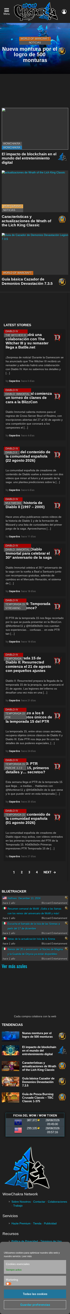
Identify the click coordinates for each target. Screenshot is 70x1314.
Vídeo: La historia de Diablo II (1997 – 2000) (25, 505)
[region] (35, 308)
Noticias (35, 42)
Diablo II (11, 452)
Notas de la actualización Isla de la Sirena (31, 938)
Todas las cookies (35, 1294)
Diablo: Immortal (17, 394)
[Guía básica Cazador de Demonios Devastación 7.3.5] (35, 254)
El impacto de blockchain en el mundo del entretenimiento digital (29, 158)
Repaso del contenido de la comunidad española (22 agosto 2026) (28, 456)
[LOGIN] (64, 11)
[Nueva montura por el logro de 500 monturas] (35, 48)
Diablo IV (11, 331)
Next (48, 872)
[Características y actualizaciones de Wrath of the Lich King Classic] (35, 191)
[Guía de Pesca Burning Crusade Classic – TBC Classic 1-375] (10, 1097)
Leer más (27, 1256)
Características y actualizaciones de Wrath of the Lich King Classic (26, 221)
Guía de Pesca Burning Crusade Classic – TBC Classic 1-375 (37, 1097)
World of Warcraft (35, 38)
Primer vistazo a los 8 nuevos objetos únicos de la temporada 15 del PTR (29, 717)
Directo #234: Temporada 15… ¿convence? (28, 606)
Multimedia (13, 503)
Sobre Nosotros (21, 1201)
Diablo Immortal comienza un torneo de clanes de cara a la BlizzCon (29, 397)
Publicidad (50, 1223)
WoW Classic (12, 206)
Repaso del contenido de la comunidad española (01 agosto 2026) (28, 818)
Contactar (39, 1201)
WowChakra (11, 143)
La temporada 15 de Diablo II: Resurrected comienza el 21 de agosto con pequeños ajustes (28, 664)
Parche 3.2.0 (13, 768)
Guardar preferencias (35, 1305)
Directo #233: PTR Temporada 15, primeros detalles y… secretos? (27, 768)
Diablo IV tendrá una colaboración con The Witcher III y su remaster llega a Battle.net (27, 341)
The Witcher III (15, 335)
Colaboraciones (57, 1201)
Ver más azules (14, 965)
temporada (13, 658)
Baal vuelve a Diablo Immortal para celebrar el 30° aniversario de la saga (29, 553)
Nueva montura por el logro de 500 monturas (37, 1034)
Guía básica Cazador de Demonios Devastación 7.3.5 (27, 281)
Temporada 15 (15, 604)
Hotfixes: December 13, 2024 (24, 898)
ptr (7, 717)
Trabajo (18, 1205)
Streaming (13, 608)
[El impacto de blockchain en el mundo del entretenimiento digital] (35, 129)
